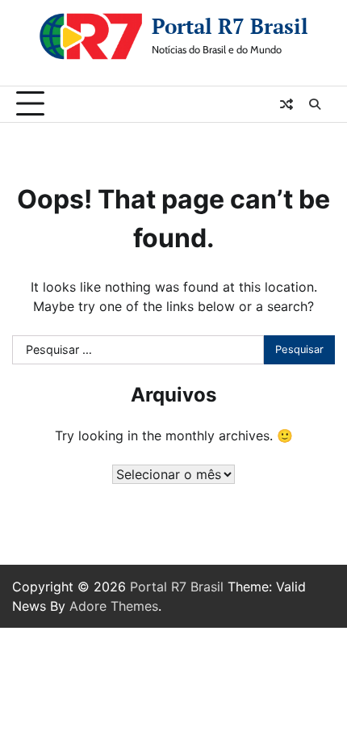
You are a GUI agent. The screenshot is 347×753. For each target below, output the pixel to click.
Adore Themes (113, 606)
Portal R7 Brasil (230, 26)
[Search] (315, 104)
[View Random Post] (286, 104)
